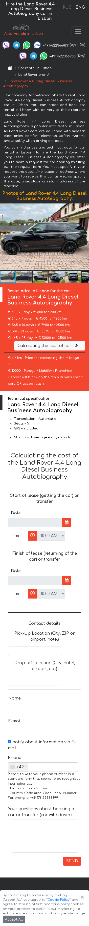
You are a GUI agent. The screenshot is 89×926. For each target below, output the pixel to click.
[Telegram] (16, 45)
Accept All (14, 919)
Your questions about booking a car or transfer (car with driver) (41, 812)
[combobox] (18, 767)
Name (14, 698)
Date (16, 513)
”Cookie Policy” (58, 899)
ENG (80, 7)
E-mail (14, 721)
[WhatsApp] (26, 45)
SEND (72, 861)
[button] (85, 237)
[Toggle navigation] (78, 31)
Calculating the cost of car (45, 346)
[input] (35, 522)
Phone (14, 757)
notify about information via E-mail (42, 745)
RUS (67, 7)
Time (16, 536)
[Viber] (6, 45)
